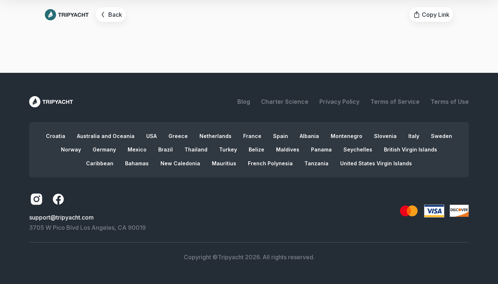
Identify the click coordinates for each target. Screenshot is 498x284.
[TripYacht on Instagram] (36, 199)
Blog (243, 101)
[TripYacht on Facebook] (58, 199)
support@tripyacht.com (61, 217)
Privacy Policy (339, 101)
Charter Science (284, 101)
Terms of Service (395, 101)
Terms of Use (450, 101)
